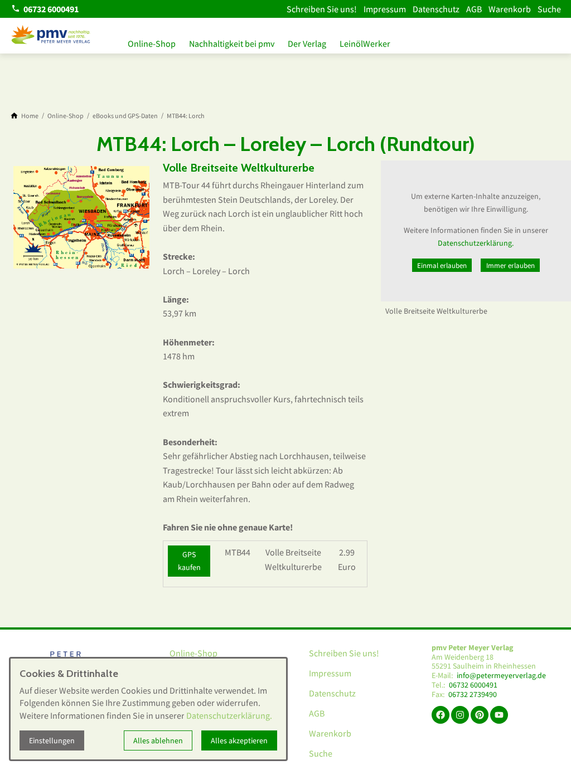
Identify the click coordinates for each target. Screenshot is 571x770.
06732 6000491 (473, 685)
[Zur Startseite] (51, 35)
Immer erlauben (510, 265)
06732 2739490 (472, 694)
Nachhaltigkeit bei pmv (231, 43)
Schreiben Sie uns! (322, 8)
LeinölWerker (365, 43)
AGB (474, 8)
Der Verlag (307, 43)
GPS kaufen (189, 560)
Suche (549, 8)
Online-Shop (152, 43)
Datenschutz (436, 8)
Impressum (385, 8)
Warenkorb (509, 8)
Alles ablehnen (158, 740)
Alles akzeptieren (239, 740)
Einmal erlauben (442, 265)
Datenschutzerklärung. (476, 243)
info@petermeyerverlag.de (501, 675)
